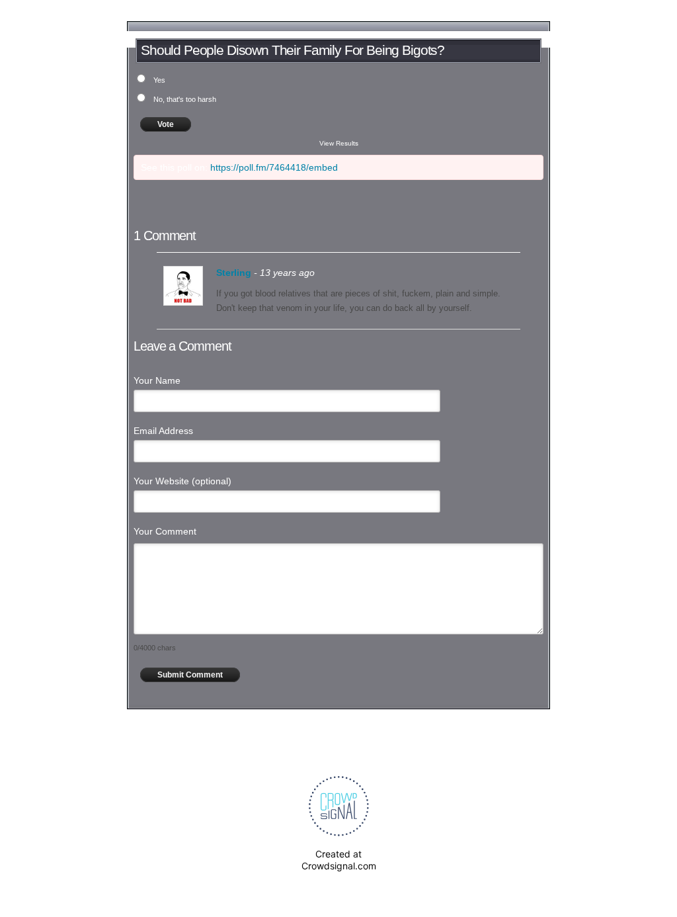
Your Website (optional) (182, 481)
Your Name (157, 380)
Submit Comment (190, 674)
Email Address (163, 430)
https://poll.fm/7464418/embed (274, 167)
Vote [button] (165, 124)
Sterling (233, 272)
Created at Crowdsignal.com (338, 859)
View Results (338, 143)
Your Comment (165, 531)
